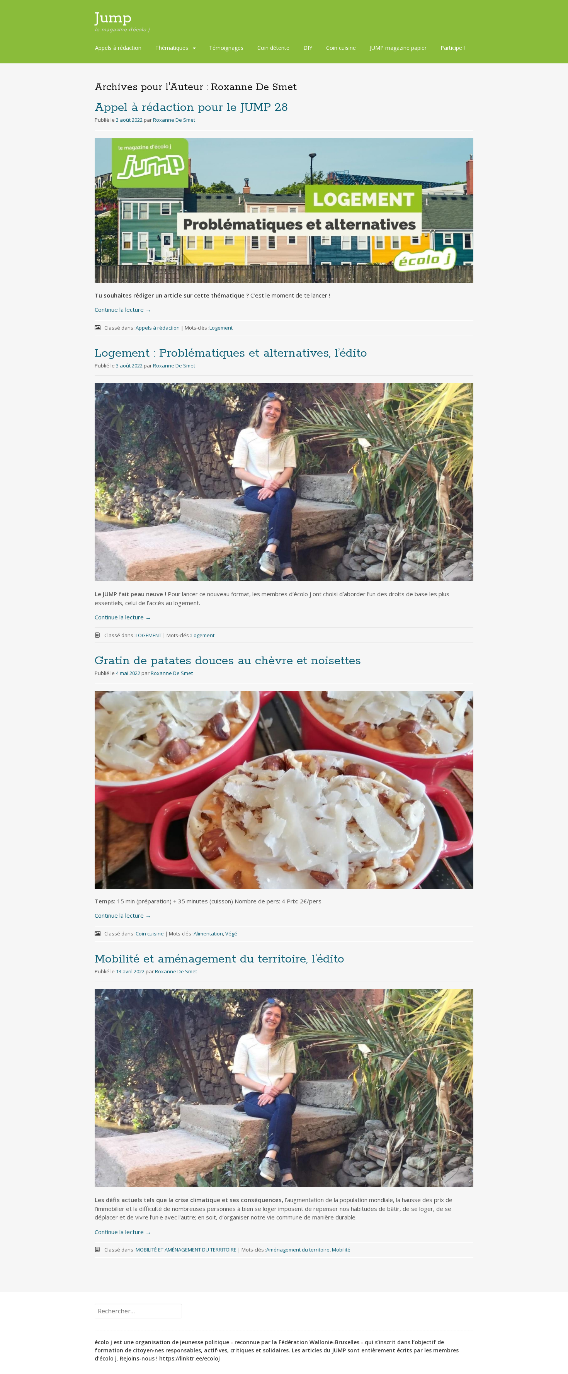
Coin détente (273, 47)
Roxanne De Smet (174, 119)
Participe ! (452, 47)
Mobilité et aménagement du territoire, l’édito (219, 959)
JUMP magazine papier (398, 47)
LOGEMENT (149, 635)
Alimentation (208, 933)
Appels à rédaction (118, 47)
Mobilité (341, 1249)
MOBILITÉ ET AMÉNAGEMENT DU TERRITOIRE (186, 1249)
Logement (221, 327)
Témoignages (226, 47)
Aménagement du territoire (298, 1249)
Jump (113, 18)
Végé (231, 933)
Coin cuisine (341, 47)
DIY (307, 47)
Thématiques (171, 47)
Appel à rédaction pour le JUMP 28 (191, 107)
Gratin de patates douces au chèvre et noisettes (228, 660)
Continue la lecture (123, 309)
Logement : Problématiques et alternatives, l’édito (231, 353)
